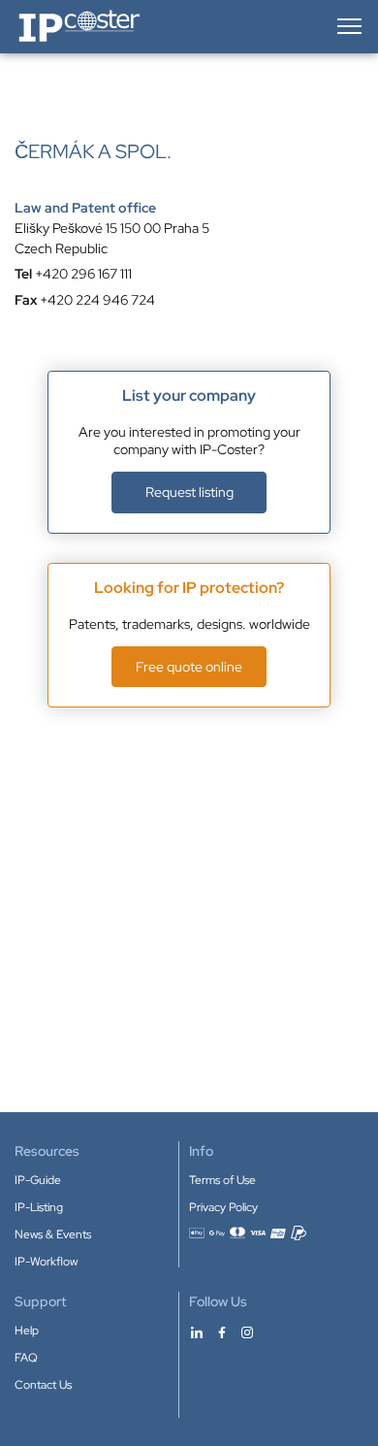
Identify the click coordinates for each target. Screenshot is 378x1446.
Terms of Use (222, 1180)
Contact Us (43, 1385)
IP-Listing (39, 1207)
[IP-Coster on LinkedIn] (197, 1331)
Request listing (189, 492)
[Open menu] (347, 26)
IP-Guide (38, 1180)
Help (27, 1330)
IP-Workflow (46, 1261)
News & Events (53, 1234)
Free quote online (189, 666)
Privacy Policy (223, 1207)
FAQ (26, 1357)
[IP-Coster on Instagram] (247, 1331)
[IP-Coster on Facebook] (222, 1331)
